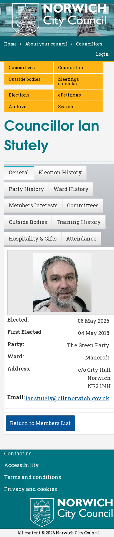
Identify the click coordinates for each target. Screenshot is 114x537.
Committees (22, 67)
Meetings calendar (68, 81)
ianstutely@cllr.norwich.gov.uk (67, 398)
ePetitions (69, 95)
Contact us (18, 453)
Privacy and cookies (30, 488)
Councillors (71, 67)
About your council (46, 44)
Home (10, 44)
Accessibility (21, 464)
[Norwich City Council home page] (59, 19)
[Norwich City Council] (72, 512)
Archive (17, 106)
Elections (19, 95)
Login (102, 54)
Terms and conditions (32, 476)
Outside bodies (25, 79)
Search (65, 106)
